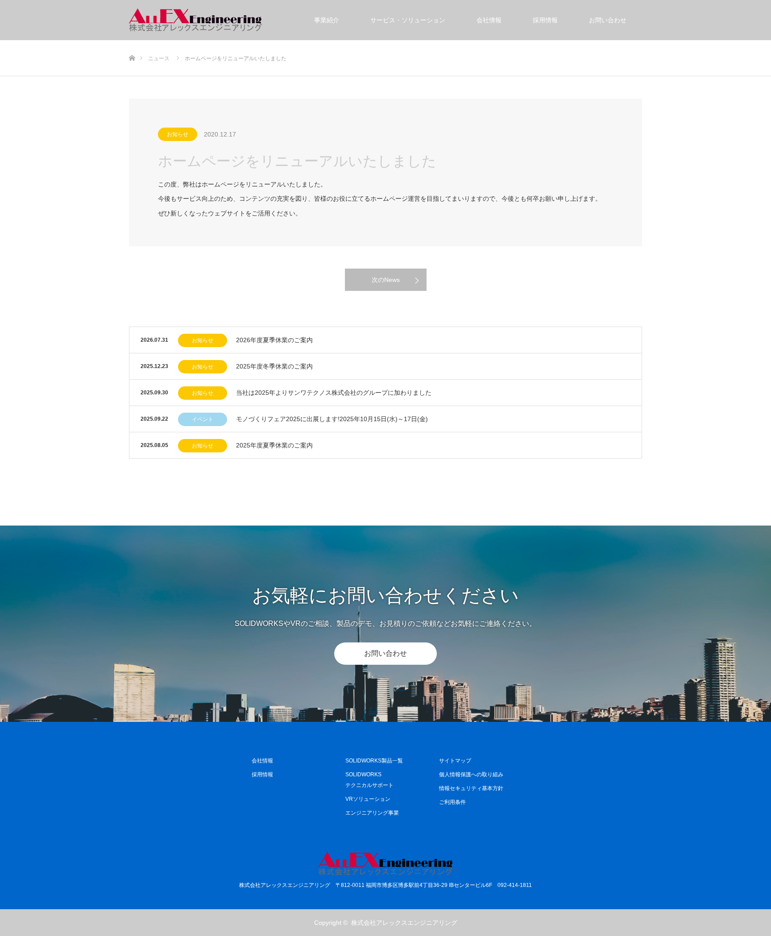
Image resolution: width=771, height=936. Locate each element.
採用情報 (545, 20)
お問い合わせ (607, 20)
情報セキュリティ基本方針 (471, 788)
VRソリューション (367, 799)
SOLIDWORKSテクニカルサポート (369, 779)
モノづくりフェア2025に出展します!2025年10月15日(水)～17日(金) (332, 418)
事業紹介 (326, 20)
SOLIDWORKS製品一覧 (374, 761)
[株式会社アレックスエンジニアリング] (196, 20)
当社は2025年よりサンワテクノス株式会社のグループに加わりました (333, 392)
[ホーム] (132, 43)
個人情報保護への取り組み (471, 774)
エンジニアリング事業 (372, 813)
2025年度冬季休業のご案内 (274, 366)
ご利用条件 (452, 802)
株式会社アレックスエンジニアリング (404, 922)
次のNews (386, 279)
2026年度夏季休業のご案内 (274, 340)
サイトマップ (455, 761)
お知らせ (177, 134)
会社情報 (489, 20)
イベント (202, 419)
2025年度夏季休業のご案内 (274, 445)
